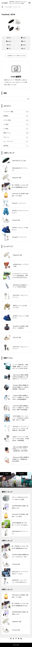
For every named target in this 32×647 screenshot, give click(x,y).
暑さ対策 (22, 473)
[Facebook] (16, 638)
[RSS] (21, 638)
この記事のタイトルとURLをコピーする (16, 55)
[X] (13, 638)
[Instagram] (11, 638)
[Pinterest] (18, 638)
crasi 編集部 (16, 77)
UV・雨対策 (5, 473)
